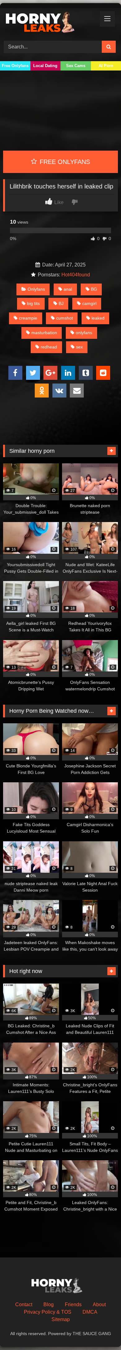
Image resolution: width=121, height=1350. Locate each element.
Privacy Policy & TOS (47, 1312)
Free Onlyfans (15, 65)
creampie (28, 318)
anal (68, 289)
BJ (61, 303)
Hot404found (75, 274)
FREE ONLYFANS (64, 161)
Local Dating (45, 65)
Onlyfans (36, 289)
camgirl (89, 303)
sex (79, 346)
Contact (23, 1304)
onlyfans (84, 332)
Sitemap (61, 1319)
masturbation (44, 332)
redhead (49, 346)
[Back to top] (102, 1331)
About (99, 1304)
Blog (48, 1304)
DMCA (90, 1312)
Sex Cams (75, 65)
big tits (33, 303)
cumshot (64, 318)
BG (94, 289)
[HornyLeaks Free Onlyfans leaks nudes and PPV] (49, 23)
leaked (98, 318)
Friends (73, 1304)
